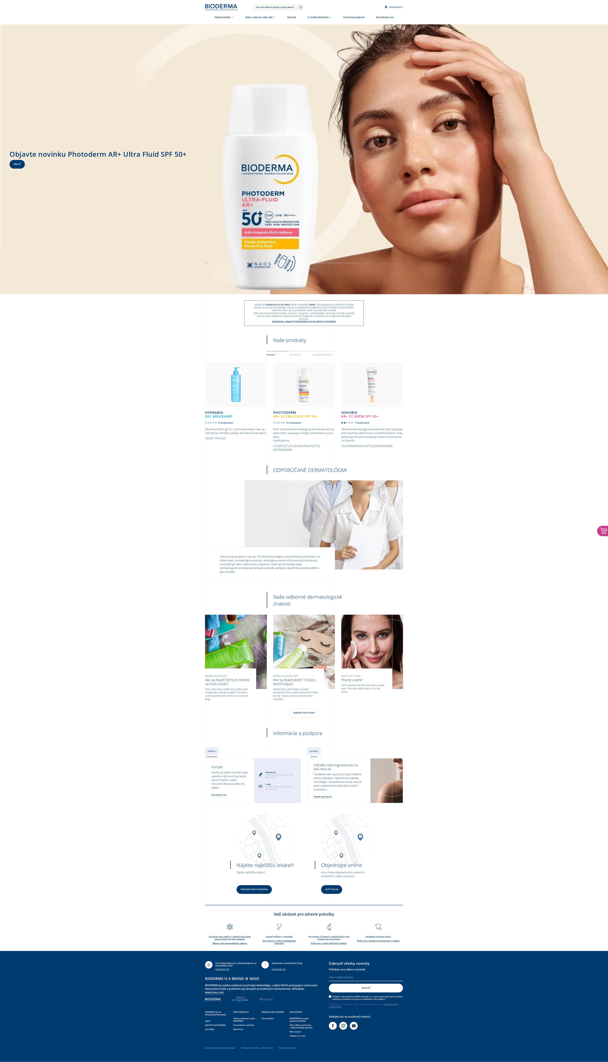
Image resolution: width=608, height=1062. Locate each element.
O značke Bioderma (318, 17)
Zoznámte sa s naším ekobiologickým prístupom (279, 942)
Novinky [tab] (271, 355)
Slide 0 (258, 263)
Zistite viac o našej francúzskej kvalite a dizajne (378, 940)
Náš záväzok (295, 1031)
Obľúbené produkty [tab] (323, 355)
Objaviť (17, 164)
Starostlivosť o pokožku (243, 1025)
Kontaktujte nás (219, 794)
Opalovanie (238, 1029)
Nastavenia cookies (287, 1047)
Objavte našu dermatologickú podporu (229, 943)
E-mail (268, 784)
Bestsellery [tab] (295, 355)
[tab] (278, 354)
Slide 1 (350, 263)
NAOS (207, 1021)
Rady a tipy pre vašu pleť (259, 17)
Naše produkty (223, 17)
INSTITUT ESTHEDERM (215, 1025)
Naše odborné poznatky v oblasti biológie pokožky (301, 1026)
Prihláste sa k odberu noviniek (347, 969)
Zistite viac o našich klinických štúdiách (329, 943)
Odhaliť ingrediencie (323, 796)
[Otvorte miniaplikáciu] (602, 531)
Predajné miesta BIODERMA (254, 889)
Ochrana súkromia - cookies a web (256, 1047)
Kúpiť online (331, 889)
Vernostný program (353, 17)
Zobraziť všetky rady (304, 712)
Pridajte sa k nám (297, 1035)
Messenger (271, 772)
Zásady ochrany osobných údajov (220, 1047)
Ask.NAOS (209, 1029)
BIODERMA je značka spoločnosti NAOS (299, 1019)
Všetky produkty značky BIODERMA (244, 1019)
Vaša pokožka (267, 1018)
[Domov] (221, 7)
